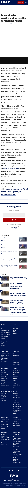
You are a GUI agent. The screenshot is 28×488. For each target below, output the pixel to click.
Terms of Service (15, 229)
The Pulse (3, 329)
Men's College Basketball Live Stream (16, 451)
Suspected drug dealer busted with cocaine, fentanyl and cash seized (17, 302)
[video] (23, 239)
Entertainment (6, 391)
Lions (14, 374)
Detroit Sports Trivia (4, 359)
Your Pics (4, 351)
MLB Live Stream (17, 441)
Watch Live (20, 2)
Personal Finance (17, 419)
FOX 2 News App (17, 399)
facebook (9, 470)
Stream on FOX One (16, 433)
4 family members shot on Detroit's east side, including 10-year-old (9, 239)
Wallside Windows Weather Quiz (5, 420)
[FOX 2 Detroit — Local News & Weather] (5, 2)
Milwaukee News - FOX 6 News (5, 440)
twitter (12, 470)
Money (15, 417)
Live (14, 325)
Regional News (4, 433)
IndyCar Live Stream (16, 447)
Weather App (16, 355)
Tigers (14, 382)
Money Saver (4, 382)
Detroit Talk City (5, 330)
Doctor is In (4, 384)
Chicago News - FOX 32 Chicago (5, 437)
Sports (15, 368)
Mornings (4, 368)
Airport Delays (16, 360)
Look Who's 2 (4, 361)
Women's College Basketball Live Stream (17, 456)
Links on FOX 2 (5, 385)
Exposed (3, 428)
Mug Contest (4, 374)
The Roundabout (5, 334)
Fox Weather (16, 362)
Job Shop (15, 401)
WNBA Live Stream (15, 459)
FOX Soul (15, 333)
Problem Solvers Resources (17, 410)
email (18, 470)
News (20, 24)
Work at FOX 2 (16, 397)
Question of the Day (5, 355)
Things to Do (4, 342)
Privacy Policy (15, 227)
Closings (15, 353)
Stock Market (16, 423)
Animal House (16, 364)
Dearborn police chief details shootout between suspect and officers (8, 246)
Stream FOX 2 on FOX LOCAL (17, 327)
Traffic (14, 359)
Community (16, 402)
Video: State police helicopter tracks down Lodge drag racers (9, 259)
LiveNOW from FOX (16, 330)
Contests (3, 400)
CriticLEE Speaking (3, 395)
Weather (16, 351)
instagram (15, 470)
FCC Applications (17, 406)
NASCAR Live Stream (16, 444)
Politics (3, 347)
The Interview (4, 336)
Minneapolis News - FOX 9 (4, 443)
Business (3, 340)
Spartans (15, 378)
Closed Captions (17, 408)
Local (2, 327)
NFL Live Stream (17, 436)
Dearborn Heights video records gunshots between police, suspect (9, 252)
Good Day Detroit (5, 370)
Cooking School (5, 378)
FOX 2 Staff (15, 393)
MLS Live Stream (17, 462)
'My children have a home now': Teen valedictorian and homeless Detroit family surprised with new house (18, 311)
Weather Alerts (16, 357)
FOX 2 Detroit (15, 24)
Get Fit (3, 380)
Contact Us (15, 395)
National (3, 338)
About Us (16, 391)
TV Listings (4, 398)
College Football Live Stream (17, 438)
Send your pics (5, 353)
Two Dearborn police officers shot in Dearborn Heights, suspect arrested (9, 267)
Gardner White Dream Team (4, 423)
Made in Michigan (5, 332)
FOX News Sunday (4, 344)
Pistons (14, 380)
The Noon (3, 372)
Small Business (16, 425)
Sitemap (15, 413)
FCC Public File (16, 404)
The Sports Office (17, 370)
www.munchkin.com (11, 169)
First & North (16, 372)
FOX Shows (4, 393)
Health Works (4, 376)
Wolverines (15, 376)
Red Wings (15, 384)
